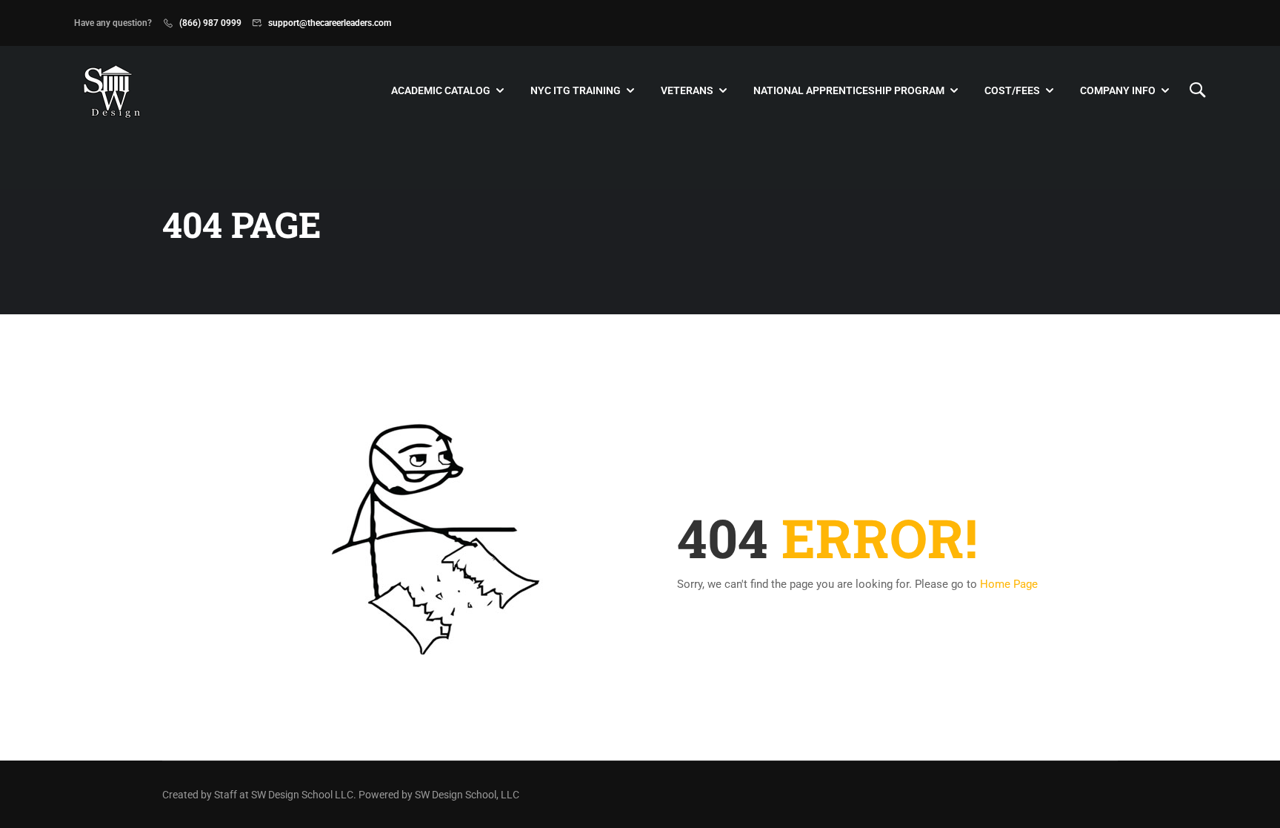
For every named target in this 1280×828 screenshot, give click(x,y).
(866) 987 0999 (210, 23)
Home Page (1009, 584)
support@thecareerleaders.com (329, 23)
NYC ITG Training (575, 90)
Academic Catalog (440, 90)
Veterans (687, 90)
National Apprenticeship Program (848, 90)
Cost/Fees (1012, 90)
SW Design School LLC (302, 795)
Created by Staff (199, 795)
